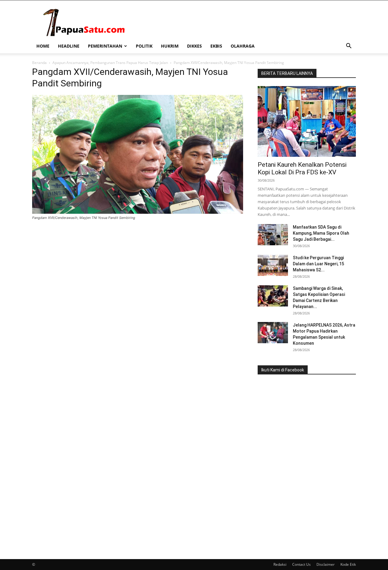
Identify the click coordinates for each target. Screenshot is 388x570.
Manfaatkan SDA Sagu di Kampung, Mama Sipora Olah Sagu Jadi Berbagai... (321, 233)
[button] (348, 46)
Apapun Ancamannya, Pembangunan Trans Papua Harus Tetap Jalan (110, 62)
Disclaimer (325, 564)
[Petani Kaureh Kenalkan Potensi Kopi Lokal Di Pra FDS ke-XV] (307, 121)
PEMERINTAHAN (105, 46)
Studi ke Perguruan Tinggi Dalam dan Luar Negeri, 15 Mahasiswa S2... (318, 263)
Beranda (39, 62)
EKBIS (216, 46)
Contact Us (301, 564)
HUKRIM (170, 46)
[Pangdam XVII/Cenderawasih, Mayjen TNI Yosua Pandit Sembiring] (137, 212)
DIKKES (194, 46)
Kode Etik (348, 564)
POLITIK (144, 46)
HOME (42, 46)
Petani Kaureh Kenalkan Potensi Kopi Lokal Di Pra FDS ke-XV (302, 168)
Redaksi (279, 564)
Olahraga (243, 46)
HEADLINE (68, 46)
